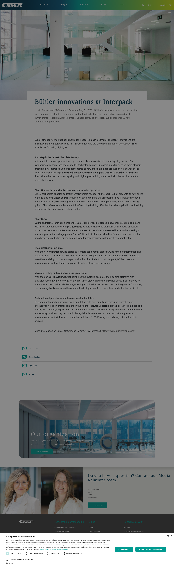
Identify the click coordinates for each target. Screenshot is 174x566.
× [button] (171, 536)
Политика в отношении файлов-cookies (54, 549)
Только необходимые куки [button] (150, 549)
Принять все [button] (123, 549)
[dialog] (87, 549)
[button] (58, 563)
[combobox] (168, 536)
